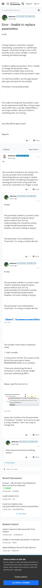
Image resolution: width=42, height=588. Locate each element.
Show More (10, 463)
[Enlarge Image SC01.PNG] (22, 319)
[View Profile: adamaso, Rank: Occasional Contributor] (4, 17)
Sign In (36, 4)
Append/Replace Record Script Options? (19, 547)
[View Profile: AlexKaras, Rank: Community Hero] (4, 157)
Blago (15, 542)
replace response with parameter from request (18, 530)
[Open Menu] (38, 10)
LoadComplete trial (10, 496)
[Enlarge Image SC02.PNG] (22, 401)
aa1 (14, 499)
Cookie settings (21, 577)
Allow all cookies (21, 583)
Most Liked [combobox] (34, 149)
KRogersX (15, 550)
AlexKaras (12, 156)
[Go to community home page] (13, 3)
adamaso (12, 16)
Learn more (18, 569)
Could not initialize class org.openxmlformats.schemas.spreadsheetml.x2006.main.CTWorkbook (20, 505)
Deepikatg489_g (18, 509)
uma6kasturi (18, 534)
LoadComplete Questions (12, 10)
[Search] (23, 3)
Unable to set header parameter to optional (20, 539)
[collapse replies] (21, 154)
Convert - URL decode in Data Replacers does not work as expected (19, 484)
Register (29, 4)
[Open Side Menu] (3, 3)
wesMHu (16, 491)
